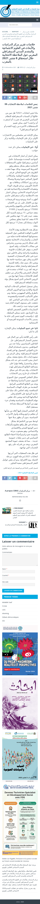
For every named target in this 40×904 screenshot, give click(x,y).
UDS (3, 610)
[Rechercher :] (20, 25)
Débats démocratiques (10, 617)
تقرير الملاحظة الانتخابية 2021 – (27, 473)
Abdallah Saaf (7, 602)
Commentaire (7, 552)
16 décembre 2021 (10, 67)
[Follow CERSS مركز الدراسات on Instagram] (20, 500)
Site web (5, 582)
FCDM (4, 606)
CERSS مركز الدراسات (27, 67)
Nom (4, 569)
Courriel (5, 575)
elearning (5, 613)
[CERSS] (20, 16)
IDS (3, 621)
